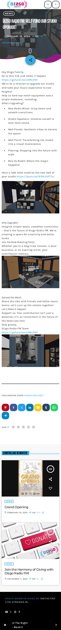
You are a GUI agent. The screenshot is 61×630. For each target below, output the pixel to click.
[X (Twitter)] (10, 612)
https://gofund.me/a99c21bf (20, 79)
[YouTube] (6, 612)
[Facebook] (19, 612)
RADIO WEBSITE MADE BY (22, 598)
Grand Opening (16, 507)
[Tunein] (15, 612)
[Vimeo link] (17, 4)
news (9, 13)
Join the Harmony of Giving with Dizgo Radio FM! (29, 571)
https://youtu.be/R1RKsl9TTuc (35, 176)
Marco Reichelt (34, 395)
